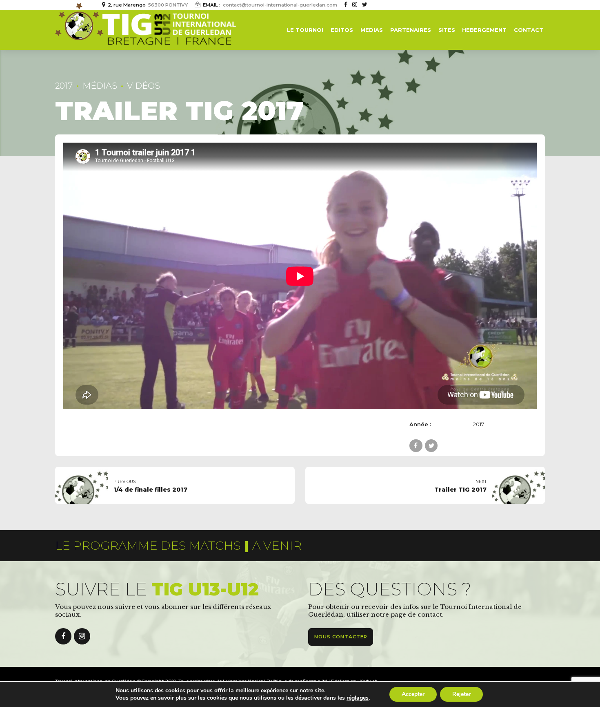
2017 (64, 86)
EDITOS (342, 30)
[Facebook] (63, 636)
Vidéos (143, 86)
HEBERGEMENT (484, 30)
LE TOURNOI (305, 30)
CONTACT (528, 30)
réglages (358, 698)
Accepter (413, 694)
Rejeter (461, 694)
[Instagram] (82, 636)
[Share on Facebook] (415, 445)
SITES (446, 30)
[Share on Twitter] (431, 445)
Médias (99, 86)
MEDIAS (371, 30)
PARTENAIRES (410, 30)
